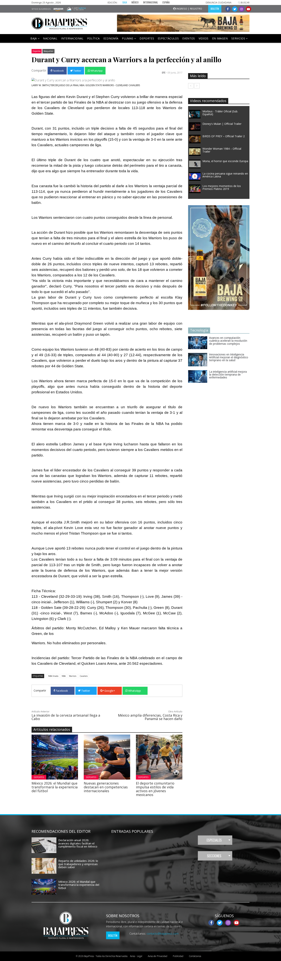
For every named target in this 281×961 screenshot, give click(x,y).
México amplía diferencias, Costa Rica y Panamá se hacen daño (150, 717)
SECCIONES (214, 855)
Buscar (244, 2)
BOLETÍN (215, 9)
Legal (136, 956)
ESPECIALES (214, 840)
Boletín (112, 935)
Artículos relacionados (51, 729)
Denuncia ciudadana (218, 2)
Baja (34, 38)
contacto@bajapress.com (163, 933)
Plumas (128, 38)
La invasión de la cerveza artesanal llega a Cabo (66, 717)
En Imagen (220, 38)
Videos (204, 38)
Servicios (238, 38)
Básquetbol (48, 51)
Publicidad (178, 956)
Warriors (72, 676)
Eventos (188, 38)
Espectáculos (168, 38)
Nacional (50, 38)
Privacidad (157, 956)
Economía (111, 38)
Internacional (72, 38)
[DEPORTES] (65, 757)
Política (93, 38)
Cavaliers (84, 676)
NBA (64, 676)
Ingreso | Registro (189, 8)
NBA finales (53, 676)
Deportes (147, 38)
